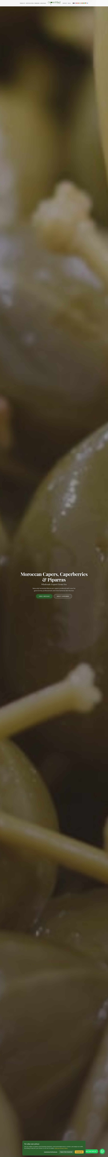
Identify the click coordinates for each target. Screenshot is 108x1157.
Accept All (79, 1152)
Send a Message (44, 596)
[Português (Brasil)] (84, 3)
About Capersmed (63, 596)
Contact (65, 3)
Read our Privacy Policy (61, 1148)
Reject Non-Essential (66, 1152)
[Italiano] (80, 3)
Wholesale (43, 3)
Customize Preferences (50, 1152)
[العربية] (77, 3)
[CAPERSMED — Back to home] (54, 3)
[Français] (75, 3)
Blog (69, 3)
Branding (37, 3)
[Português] (82, 3)
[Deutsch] (85, 3)
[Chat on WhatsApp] (102, 1151)
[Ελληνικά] (87, 3)
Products (22, 3)
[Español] (78, 3)
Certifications (30, 3)
